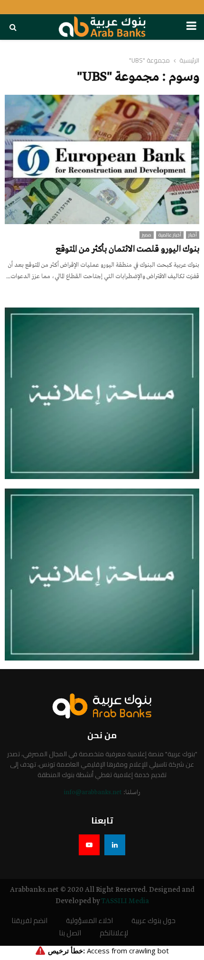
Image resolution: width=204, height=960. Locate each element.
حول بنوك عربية (153, 920)
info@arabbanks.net (93, 792)
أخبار (192, 235)
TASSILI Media (125, 901)
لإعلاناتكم (114, 933)
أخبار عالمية (169, 235)
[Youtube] (89, 844)
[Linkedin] (114, 844)
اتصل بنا (70, 933)
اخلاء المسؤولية (89, 920)
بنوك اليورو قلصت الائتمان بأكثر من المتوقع (127, 249)
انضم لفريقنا (29, 920)
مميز (146, 235)
